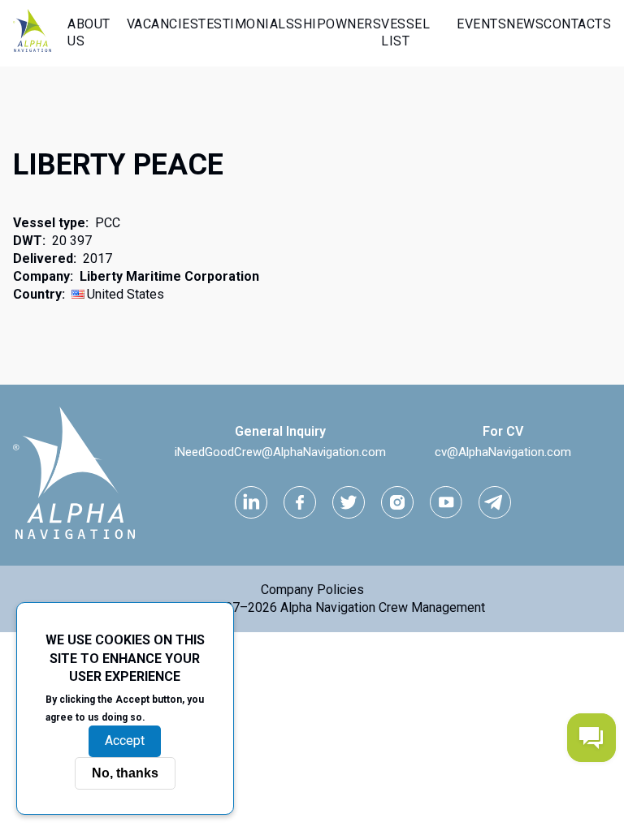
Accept (125, 740)
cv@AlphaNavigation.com (503, 452)
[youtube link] (446, 502)
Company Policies (312, 589)
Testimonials (246, 24)
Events (481, 24)
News (525, 24)
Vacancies (163, 24)
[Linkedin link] (251, 502)
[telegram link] (495, 502)
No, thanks (125, 773)
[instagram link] (397, 502)
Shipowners (337, 24)
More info (176, 716)
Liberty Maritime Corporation (169, 276)
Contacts (577, 24)
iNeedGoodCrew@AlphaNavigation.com (280, 452)
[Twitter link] (348, 502)
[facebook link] (300, 502)
